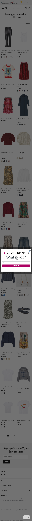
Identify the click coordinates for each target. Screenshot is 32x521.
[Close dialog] (30, 251)
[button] (16, 253)
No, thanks (16, 269)
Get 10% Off (16, 266)
